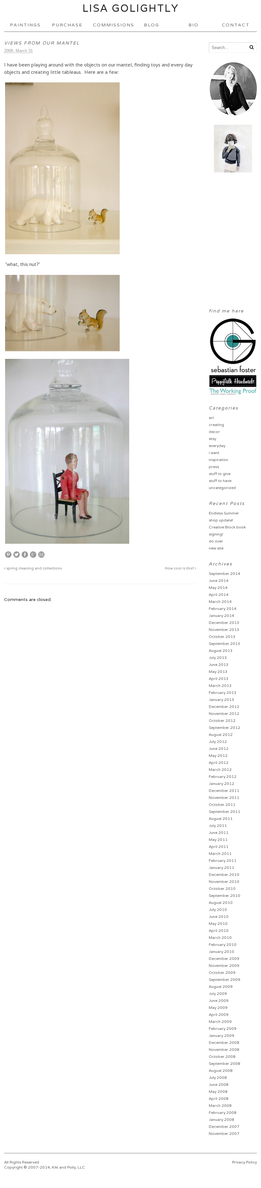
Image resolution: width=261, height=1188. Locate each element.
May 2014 (218, 587)
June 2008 (219, 1084)
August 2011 (221, 818)
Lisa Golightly (130, 8)
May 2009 (218, 1007)
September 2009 (224, 979)
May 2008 (218, 1091)
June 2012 (219, 748)
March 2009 (220, 1021)
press (214, 466)
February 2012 (222, 776)
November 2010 (224, 881)
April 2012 (219, 762)
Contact (236, 25)
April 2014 (219, 594)
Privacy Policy (244, 1162)
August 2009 (221, 986)
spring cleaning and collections (33, 568)
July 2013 (218, 657)
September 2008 (224, 1063)
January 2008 (221, 1119)
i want (214, 452)
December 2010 (224, 874)
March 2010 (220, 937)
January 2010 (221, 951)
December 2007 (224, 1126)
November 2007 (224, 1133)
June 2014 (219, 580)
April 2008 (219, 1098)
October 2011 (222, 804)
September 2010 (224, 895)
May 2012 (218, 755)
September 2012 (224, 727)
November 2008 (224, 1049)
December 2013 (224, 622)
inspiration (218, 459)
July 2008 (218, 1077)
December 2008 (224, 1042)
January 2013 (221, 699)
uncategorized (222, 487)
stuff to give (219, 473)
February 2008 (222, 1112)
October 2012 (222, 720)
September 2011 (224, 811)
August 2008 (221, 1070)
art (211, 417)
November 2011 (224, 797)
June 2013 (219, 664)
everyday (217, 445)
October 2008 (222, 1056)
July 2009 (218, 993)
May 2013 (218, 671)
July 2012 (218, 741)
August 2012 (221, 734)
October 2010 (222, 888)
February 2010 (222, 944)
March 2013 (220, 685)
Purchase (67, 25)
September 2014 (224, 573)
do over (216, 541)
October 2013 (222, 636)
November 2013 (224, 629)
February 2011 (222, 860)
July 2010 (218, 909)
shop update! (221, 520)
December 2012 (224, 706)
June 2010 (219, 916)
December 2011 (224, 790)
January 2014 (221, 615)
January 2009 (221, 1035)
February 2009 (222, 1028)
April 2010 (219, 930)
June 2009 (219, 1000)
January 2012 (221, 783)
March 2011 (220, 853)
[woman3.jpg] (67, 541)
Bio (193, 25)
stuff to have (220, 480)
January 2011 (221, 867)
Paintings (25, 25)
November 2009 (224, 965)
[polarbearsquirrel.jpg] (62, 251)
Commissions (111, 25)
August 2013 (221, 650)
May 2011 (218, 839)
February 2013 (222, 692)
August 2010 (221, 902)
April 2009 (219, 1014)
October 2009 (222, 972)
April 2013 (219, 678)
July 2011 (218, 825)
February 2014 (222, 608)
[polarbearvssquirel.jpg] (62, 348)
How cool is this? (180, 568)
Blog (151, 25)
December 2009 (224, 958)
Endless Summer (224, 513)
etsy (212, 438)
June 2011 (219, 832)
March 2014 (220, 601)
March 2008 (220, 1105)
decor (214, 431)
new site (216, 548)
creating (216, 424)
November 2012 (224, 713)
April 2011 (219, 846)
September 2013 (224, 643)
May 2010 (218, 923)
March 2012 (220, 769)
